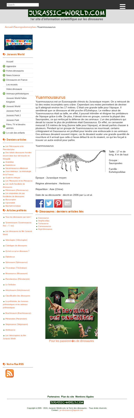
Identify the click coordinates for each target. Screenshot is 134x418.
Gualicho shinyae (12, 178)
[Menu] (122, 6)
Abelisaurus (10, 330)
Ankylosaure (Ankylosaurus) (17, 290)
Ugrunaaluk (10, 203)
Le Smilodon (10, 285)
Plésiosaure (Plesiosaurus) (16, 190)
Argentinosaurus (45, 229)
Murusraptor (10, 200)
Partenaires (53, 397)
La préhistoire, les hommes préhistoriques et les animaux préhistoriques (15, 304)
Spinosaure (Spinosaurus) (16, 262)
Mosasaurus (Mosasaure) (16, 273)
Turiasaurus (43, 223)
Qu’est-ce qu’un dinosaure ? (17, 251)
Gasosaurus (43, 218)
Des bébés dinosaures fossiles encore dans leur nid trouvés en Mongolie (17, 156)
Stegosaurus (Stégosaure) (16, 324)
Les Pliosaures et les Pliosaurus (18, 181)
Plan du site (67, 397)
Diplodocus (10, 257)
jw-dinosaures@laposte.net (71, 410)
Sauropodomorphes (25, 27)
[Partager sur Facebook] (40, 203)
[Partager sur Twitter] (49, 203)
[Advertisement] (17, 352)
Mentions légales (84, 397)
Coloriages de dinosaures (16, 246)
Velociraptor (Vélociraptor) (16, 240)
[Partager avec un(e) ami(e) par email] (67, 203)
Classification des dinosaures (17, 296)
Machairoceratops (13, 206)
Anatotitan (9, 162)
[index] (67, 14)
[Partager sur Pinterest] (58, 203)
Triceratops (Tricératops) (16, 268)
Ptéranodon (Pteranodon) (16, 319)
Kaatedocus (10, 165)
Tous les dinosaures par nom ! (18, 217)
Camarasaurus (44, 226)
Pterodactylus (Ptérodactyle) (17, 279)
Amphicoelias (43, 221)
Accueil (9, 27)
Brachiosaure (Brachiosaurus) (18, 313)
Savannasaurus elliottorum (16, 168)
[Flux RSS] (8, 373)
